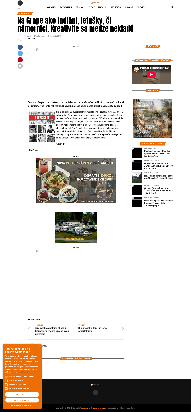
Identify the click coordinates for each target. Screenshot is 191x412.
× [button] (39, 346)
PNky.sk (129, 7)
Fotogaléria (66, 7)
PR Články (80, 7)
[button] (22, 405)
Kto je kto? (116, 7)
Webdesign (83, 408)
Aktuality (51, 7)
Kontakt (140, 7)
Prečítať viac (24, 372)
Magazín (102, 7)
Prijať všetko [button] (22, 394)
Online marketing (98, 408)
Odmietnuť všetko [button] (22, 400)
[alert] (22, 376)
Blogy (92, 7)
